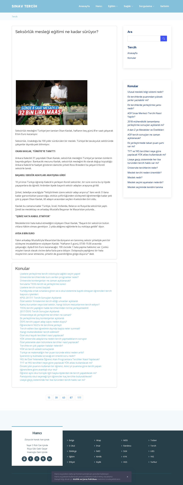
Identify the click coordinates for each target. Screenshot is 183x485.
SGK (125, 451)
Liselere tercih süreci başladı (35, 287)
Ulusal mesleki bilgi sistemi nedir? (145, 91)
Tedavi (153, 440)
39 (56, 397)
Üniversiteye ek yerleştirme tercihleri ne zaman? (45, 314)
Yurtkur (153, 462)
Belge (71, 440)
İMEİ (98, 451)
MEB (125, 440)
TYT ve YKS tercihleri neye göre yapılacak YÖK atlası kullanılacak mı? (56, 362)
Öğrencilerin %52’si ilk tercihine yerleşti (41, 325)
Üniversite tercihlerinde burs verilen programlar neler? (49, 277)
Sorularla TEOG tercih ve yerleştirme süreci (43, 284)
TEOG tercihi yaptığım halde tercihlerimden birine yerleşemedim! (54, 308)
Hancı (99, 6)
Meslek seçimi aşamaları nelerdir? (145, 182)
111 (79, 397)
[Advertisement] (61, 57)
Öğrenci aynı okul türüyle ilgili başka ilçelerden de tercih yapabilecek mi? (58, 373)
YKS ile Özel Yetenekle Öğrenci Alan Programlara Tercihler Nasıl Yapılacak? (60, 359)
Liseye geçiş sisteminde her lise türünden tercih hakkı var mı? (52, 379)
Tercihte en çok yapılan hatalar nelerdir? (41, 345)
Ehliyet (72, 462)
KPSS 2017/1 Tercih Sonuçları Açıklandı (40, 297)
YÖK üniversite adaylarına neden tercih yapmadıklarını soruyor (53, 338)
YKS (152, 457)
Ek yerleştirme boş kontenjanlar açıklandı (42, 318)
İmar (98, 446)
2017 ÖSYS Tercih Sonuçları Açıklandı (39, 311)
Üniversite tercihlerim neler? (143, 167)
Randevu (127, 446)
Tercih (14, 16)
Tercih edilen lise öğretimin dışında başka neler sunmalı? (50, 328)
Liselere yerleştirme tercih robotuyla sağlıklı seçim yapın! (50, 273)
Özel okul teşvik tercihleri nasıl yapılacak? (42, 335)
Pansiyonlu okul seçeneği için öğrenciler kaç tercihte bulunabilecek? (56, 376)
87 (71, 397)
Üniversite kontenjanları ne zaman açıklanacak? (45, 280)
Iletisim (164, 6)
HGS (125, 462)
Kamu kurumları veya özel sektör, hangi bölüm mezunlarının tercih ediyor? (60, 304)
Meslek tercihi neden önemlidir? (145, 172)
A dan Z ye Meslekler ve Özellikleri (146, 129)
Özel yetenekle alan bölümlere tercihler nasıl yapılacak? (49, 342)
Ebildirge (73, 451)
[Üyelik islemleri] (24, 458)
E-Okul (72, 446)
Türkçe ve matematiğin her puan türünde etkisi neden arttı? (52, 352)
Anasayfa (84, 6)
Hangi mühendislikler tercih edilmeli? (39, 332)
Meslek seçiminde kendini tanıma (145, 187)
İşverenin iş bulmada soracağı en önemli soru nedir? (47, 355)
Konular (132, 57)
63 (63, 397)
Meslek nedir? (135, 177)
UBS (152, 451)
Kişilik (98, 462)
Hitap (98, 440)
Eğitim (72, 457)
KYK (125, 457)
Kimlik (99, 457)
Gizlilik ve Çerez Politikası (85, 479)
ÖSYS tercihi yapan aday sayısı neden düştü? (43, 321)
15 (49, 397)
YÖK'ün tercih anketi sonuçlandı (37, 349)
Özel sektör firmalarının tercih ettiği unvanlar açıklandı (49, 301)
